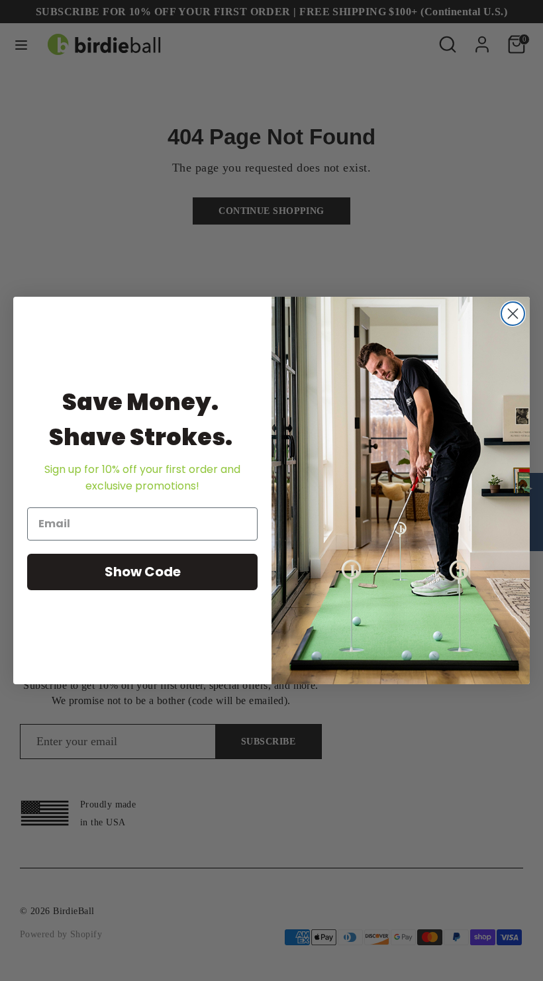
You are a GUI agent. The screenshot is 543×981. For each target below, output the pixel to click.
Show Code (143, 571)
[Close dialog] (512, 313)
